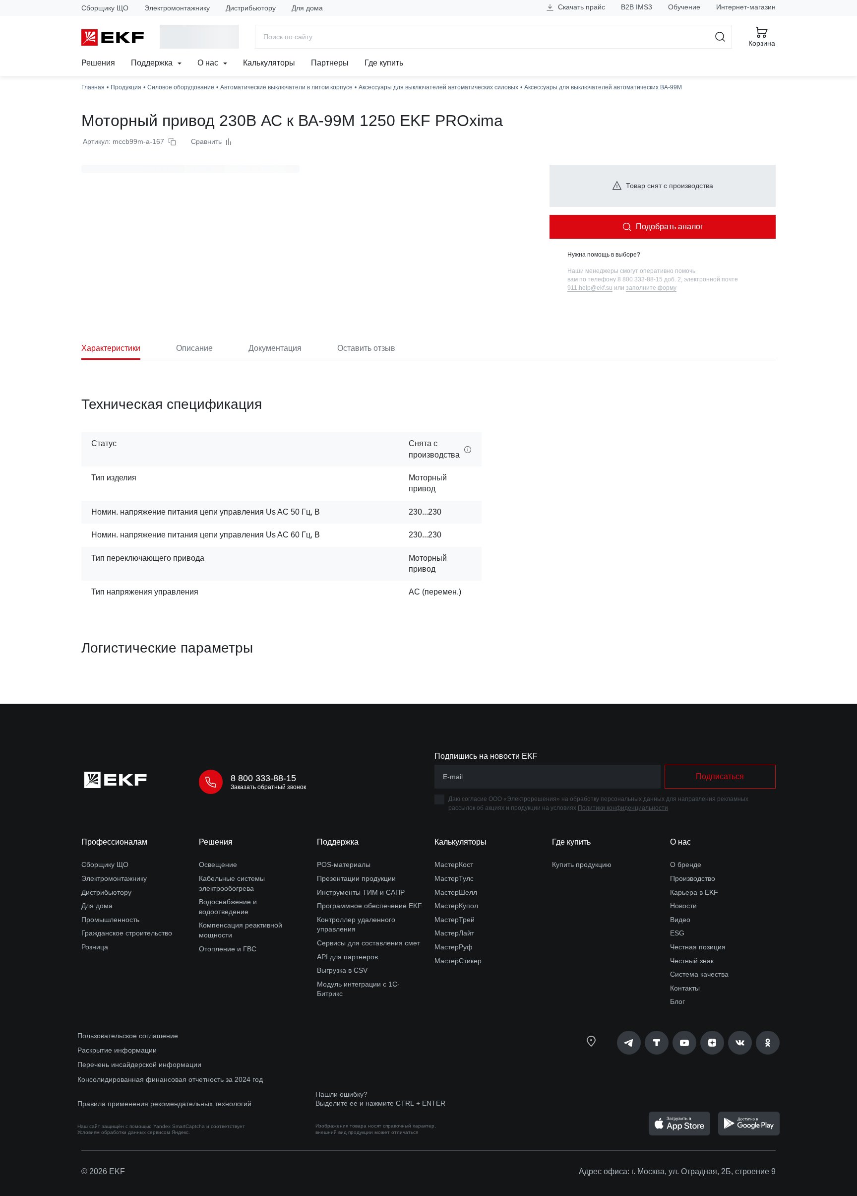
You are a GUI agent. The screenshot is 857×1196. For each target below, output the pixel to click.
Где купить (384, 63)
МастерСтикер (458, 961)
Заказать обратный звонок (268, 787)
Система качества (699, 974)
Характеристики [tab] (110, 348)
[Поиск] (720, 37)
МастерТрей (454, 920)
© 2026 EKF (103, 1171)
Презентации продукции (356, 878)
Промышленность (110, 920)
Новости (683, 906)
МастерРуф (453, 947)
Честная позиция (698, 947)
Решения (98, 63)
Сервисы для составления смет (368, 943)
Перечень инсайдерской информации (139, 1064)
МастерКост (453, 864)
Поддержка (153, 63)
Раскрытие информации (117, 1050)
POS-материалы (343, 864)
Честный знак (692, 961)
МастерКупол (456, 906)
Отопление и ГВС (227, 949)
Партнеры (330, 63)
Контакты (685, 988)
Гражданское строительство (126, 933)
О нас (208, 63)
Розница (94, 947)
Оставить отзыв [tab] (366, 348)
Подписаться (720, 776)
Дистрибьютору (251, 8)
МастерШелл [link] (455, 892)
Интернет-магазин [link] (746, 7)
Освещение (218, 864)
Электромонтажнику (177, 8)
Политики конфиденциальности (623, 807)
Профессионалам (114, 842)
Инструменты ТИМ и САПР (361, 892)
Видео (680, 920)
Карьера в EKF (694, 892)
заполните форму (651, 287)
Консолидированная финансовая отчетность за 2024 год (170, 1079)
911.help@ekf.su (589, 287)
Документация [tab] (275, 348)
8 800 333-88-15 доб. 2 (649, 279)
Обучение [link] (684, 7)
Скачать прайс (580, 7)
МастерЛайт (454, 933)
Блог (677, 1001)
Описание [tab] (194, 348)
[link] (629, 1043)
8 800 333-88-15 (263, 778)
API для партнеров (347, 957)
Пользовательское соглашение (127, 1036)
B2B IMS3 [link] (636, 7)
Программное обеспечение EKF (369, 906)
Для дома (307, 8)
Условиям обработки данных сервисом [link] (123, 1132)
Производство (692, 878)
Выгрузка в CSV (342, 970)
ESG (677, 933)
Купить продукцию (582, 864)
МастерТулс (454, 878)
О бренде (685, 864)
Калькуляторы (269, 63)
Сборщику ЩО (104, 8)
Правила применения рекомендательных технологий (164, 1104)
